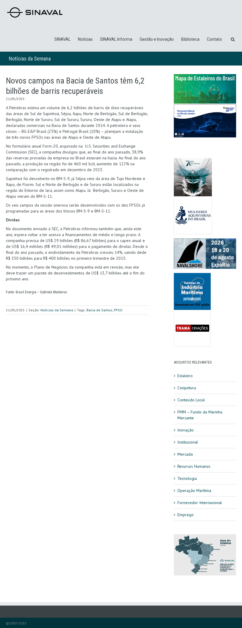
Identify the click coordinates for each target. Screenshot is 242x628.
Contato (214, 39)
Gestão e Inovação (157, 39)
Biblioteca (190, 39)
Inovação (185, 430)
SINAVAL (62, 39)
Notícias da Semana (30, 58)
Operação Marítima (194, 490)
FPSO (118, 310)
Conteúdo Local (191, 400)
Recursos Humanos (193, 466)
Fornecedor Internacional (199, 502)
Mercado (185, 454)
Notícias (85, 39)
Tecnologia (187, 478)
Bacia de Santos (99, 310)
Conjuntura (186, 387)
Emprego (185, 514)
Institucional (187, 442)
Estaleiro (185, 375)
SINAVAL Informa (116, 39)
